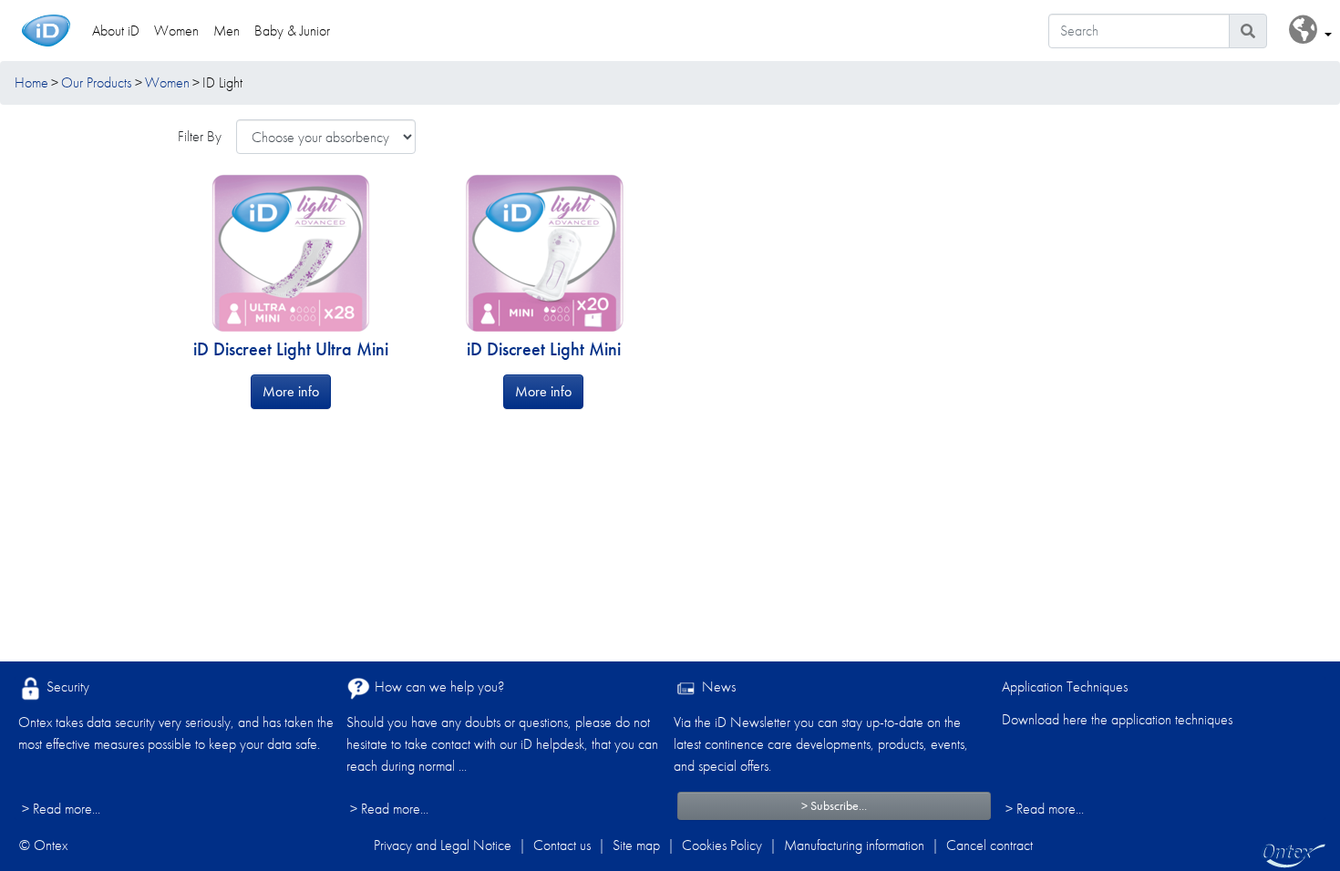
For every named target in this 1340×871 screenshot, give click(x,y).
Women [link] (176, 30)
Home (31, 82)
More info (291, 391)
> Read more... (61, 808)
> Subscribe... (834, 805)
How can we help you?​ (437, 686)
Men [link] (226, 30)
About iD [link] (115, 30)
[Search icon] (1248, 31)
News (717, 686)
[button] (1310, 30)
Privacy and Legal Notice (442, 845)
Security (66, 686)
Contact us (562, 845)
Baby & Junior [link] (292, 30)
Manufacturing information (854, 845)
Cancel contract (989, 845)
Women (167, 82)
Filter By (200, 136)
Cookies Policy (722, 845)
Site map (636, 845)
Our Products (96, 82)
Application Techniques (1065, 686)
